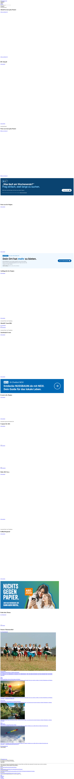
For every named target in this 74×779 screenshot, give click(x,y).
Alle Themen (2, 625)
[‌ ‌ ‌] (37, 616)
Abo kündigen (13, 769)
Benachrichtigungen (19, 769)
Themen (15, 767)
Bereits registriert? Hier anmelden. (12, 765)
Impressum (2, 773)
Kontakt (3, 769)
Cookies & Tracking (17, 773)
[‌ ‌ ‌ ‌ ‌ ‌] (37, 430)
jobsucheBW (8, 771)
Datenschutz (11, 773)
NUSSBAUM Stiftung (22, 771)
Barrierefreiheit (6, 773)
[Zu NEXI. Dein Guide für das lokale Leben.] (32, 392)
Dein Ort (1, 767)
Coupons (12, 767)
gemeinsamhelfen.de (14, 771)
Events (9, 767)
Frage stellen (66, 190)
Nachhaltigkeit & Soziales (30, 771)
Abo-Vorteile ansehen (64, 260)
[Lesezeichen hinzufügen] (0, 676)
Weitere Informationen (23, 192)
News (7, 767)
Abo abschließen (8, 769)
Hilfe (1, 769)
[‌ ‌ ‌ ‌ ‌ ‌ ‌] (37, 338)
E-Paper (4, 767)
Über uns (2, 771)
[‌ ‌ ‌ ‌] (37, 199)
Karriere (5, 771)
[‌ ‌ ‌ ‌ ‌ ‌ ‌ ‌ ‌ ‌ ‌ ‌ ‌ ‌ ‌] (37, 20)
